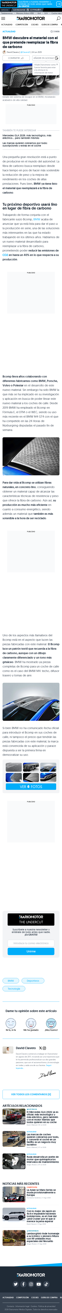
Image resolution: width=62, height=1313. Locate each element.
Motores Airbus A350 (25, 13)
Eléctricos (32, 1109)
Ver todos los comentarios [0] (31, 1094)
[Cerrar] (57, 64)
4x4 (39, 13)
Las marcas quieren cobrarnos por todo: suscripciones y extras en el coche (25, 144)
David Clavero (13, 52)
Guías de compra (49, 24)
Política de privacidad (46, 1306)
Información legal (22, 1306)
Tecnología (14, 988)
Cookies (34, 1306)
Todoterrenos (7, 13)
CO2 (5, 255)
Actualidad (6, 24)
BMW (36, 219)
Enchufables (33, 1231)
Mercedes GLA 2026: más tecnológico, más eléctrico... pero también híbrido (27, 136)
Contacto (10, 1306)
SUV (46, 13)
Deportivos (33, 980)
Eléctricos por (19, 10)
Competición (22, 24)
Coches (34, 24)
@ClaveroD (25, 52)
